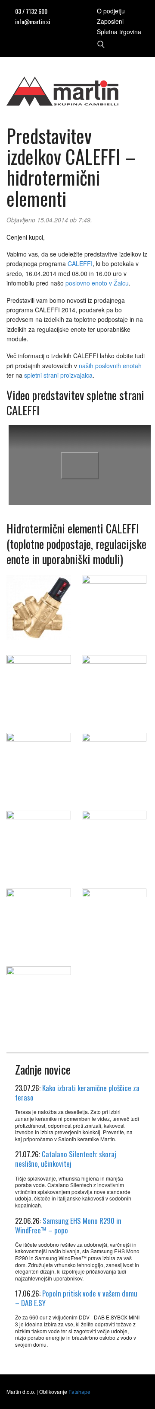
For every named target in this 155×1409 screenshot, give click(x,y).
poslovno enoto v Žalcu (97, 283)
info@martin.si (32, 21)
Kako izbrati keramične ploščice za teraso (77, 1092)
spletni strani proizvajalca (58, 375)
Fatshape (79, 1391)
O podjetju (111, 11)
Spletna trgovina (119, 31)
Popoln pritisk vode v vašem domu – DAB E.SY (76, 1298)
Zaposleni (110, 21)
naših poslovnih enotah (110, 365)
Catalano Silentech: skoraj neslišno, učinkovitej (65, 1159)
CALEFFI (80, 263)
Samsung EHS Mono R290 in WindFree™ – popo (68, 1225)
